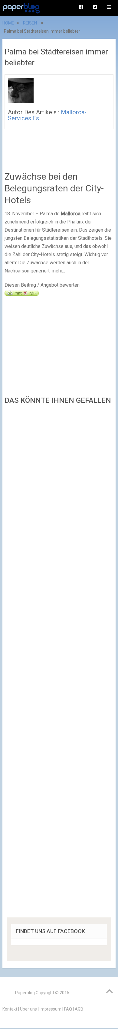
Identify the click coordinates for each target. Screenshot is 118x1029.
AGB (79, 1009)
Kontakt (9, 1009)
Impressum (50, 1009)
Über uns (28, 1009)
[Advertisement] (59, 663)
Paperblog (25, 992)
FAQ (68, 1009)
